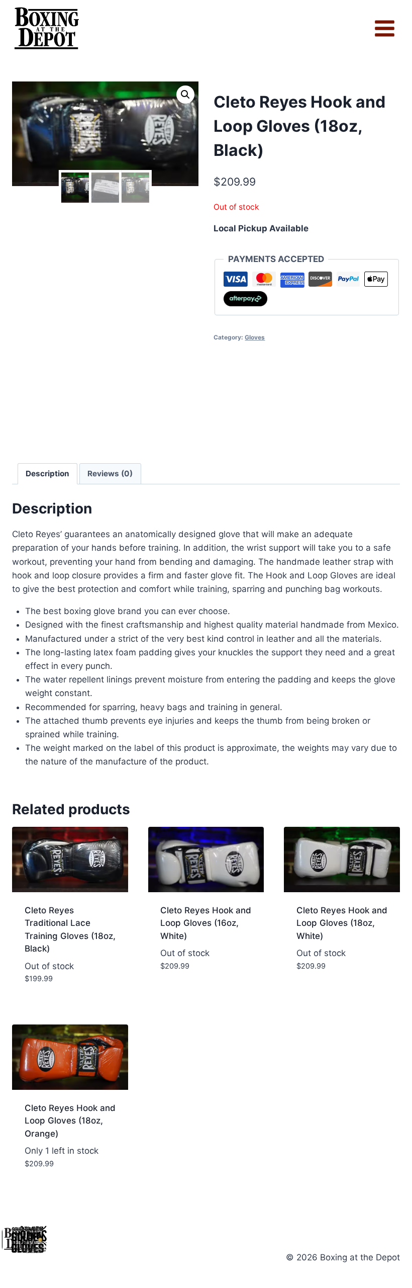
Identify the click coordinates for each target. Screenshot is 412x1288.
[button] (185, 94)
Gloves (255, 337)
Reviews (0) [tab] (110, 473)
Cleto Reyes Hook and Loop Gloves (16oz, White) (205, 923)
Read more (206, 996)
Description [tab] (47, 473)
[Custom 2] (40, 1239)
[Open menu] (384, 29)
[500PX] (33, 1239)
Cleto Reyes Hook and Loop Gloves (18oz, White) (341, 923)
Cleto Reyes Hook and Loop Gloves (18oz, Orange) (70, 1121)
